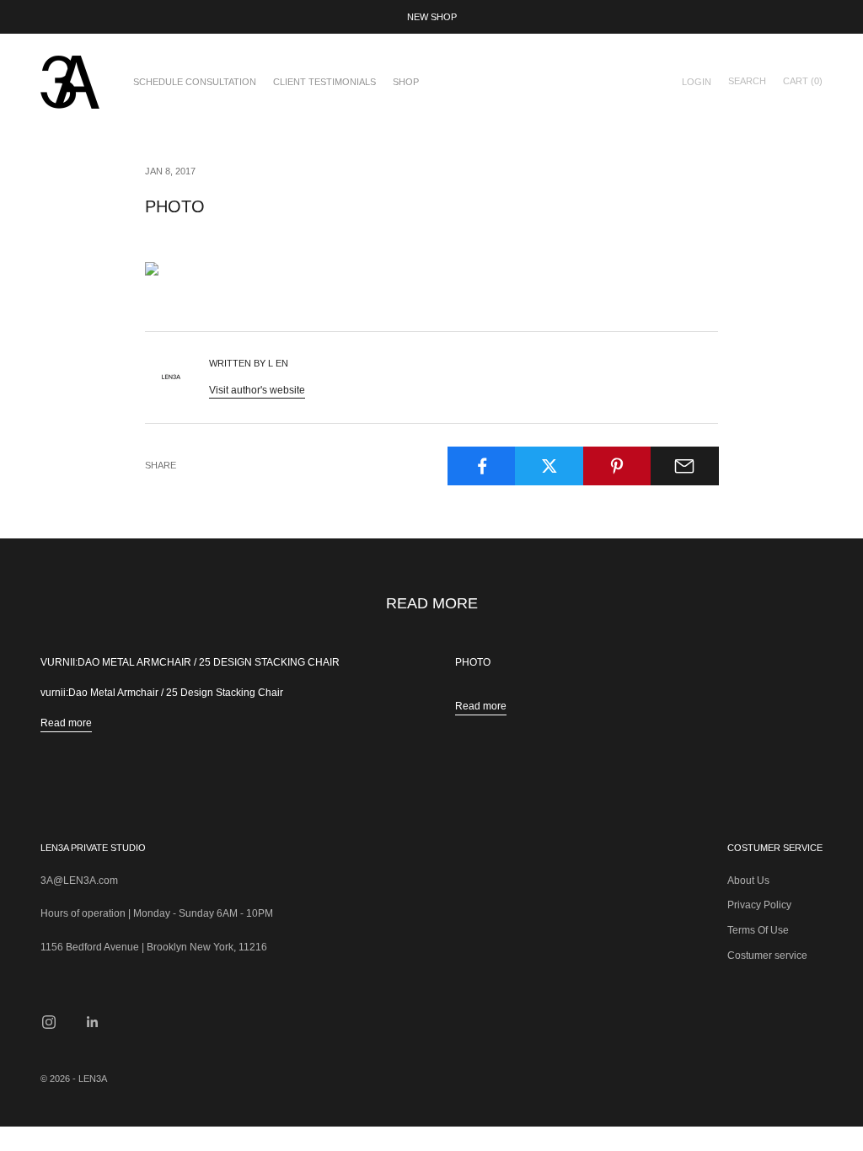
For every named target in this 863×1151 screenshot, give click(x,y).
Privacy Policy (759, 905)
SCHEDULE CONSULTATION (194, 82)
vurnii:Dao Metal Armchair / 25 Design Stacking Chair (190, 662)
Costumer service (767, 955)
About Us (748, 880)
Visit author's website (257, 390)
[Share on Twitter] (549, 465)
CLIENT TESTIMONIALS (324, 82)
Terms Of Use (758, 930)
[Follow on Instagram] (48, 1022)
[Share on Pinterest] (617, 465)
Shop (406, 82)
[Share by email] (684, 465)
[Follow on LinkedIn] (92, 1022)
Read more (66, 723)
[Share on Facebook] (481, 465)
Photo (472, 662)
